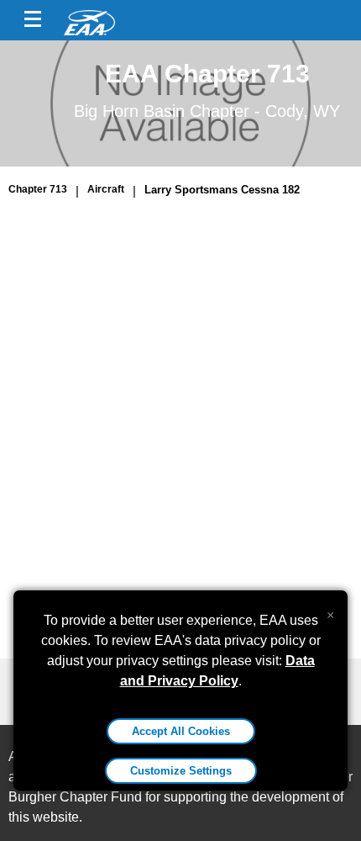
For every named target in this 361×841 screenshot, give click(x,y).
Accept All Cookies (181, 731)
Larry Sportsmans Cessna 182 (222, 189)
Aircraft (105, 189)
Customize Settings (181, 770)
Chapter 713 (37, 189)
